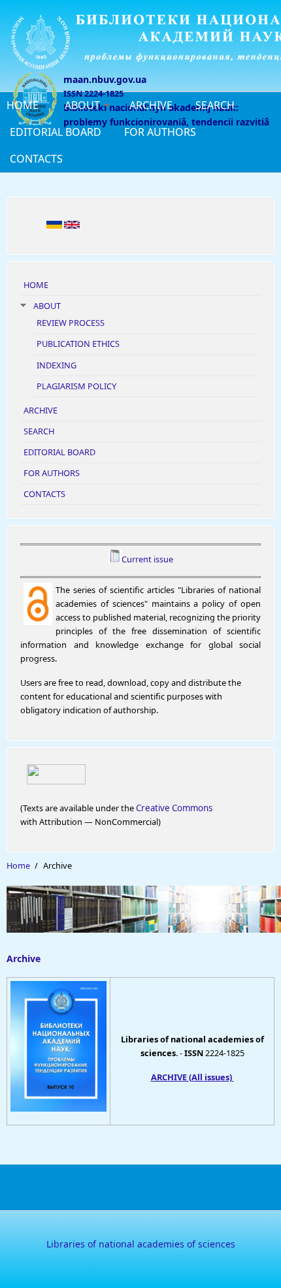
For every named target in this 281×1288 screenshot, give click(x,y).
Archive (24, 958)
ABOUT (82, 105)
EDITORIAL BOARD (55, 132)
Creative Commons (174, 808)
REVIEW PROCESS (71, 323)
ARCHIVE (151, 105)
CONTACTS (36, 159)
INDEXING (56, 365)
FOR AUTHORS (160, 132)
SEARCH (215, 105)
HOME (23, 105)
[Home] (140, 41)
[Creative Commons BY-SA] (140, 774)
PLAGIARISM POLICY (76, 386)
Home (18, 865)
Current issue (147, 559)
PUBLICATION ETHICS (78, 343)
